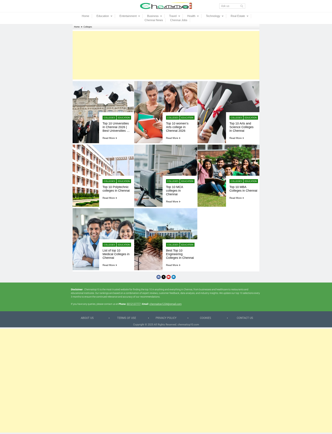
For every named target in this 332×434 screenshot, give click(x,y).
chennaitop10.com (188, 324)
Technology (213, 16)
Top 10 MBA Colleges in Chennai (243, 188)
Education (102, 16)
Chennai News (154, 20)
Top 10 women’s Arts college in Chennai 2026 (177, 127)
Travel (173, 16)
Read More (109, 138)
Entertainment (128, 16)
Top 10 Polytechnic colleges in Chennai (116, 188)
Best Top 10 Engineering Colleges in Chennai (180, 254)
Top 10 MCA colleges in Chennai (175, 190)
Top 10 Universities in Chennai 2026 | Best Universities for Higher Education (116, 127)
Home (85, 16)
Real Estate (238, 16)
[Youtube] (169, 277)
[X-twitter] (164, 277)
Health (191, 16)
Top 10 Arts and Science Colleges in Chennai (241, 127)
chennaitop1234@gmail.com (165, 304)
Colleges (109, 118)
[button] (104, 16)
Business (153, 16)
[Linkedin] (174, 277)
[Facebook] (158, 277)
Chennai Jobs (178, 20)
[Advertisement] (166, 55)
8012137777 (134, 304)
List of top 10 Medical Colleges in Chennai (116, 254)
